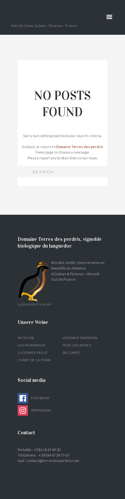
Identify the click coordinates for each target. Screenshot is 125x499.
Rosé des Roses (77, 345)
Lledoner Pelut (32, 353)
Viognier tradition (80, 338)
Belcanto (71, 353)
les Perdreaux (32, 345)
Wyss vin (26, 338)
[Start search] (25, 171)
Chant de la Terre (34, 360)
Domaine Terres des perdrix (79, 147)
